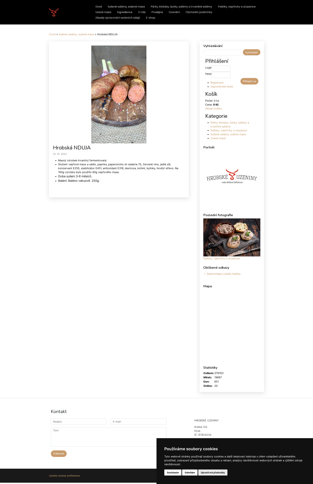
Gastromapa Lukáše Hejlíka (223, 273)
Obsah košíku (213, 108)
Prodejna (157, 12)
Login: (208, 67)
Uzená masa (103, 12)
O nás (142, 12)
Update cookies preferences (64, 475)
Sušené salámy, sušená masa (126, 6)
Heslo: (208, 73)
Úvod (98, 6)
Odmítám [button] (190, 472)
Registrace (217, 82)
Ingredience (124, 12)
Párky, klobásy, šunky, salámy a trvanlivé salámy (181, 6)
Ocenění (174, 12)
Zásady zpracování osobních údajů (117, 18)
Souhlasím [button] (173, 472)
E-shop (150, 18)
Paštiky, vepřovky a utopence (237, 6)
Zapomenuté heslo (221, 86)
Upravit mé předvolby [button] (213, 472)
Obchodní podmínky (199, 12)
